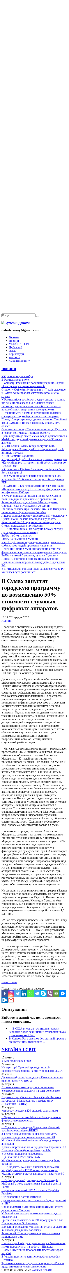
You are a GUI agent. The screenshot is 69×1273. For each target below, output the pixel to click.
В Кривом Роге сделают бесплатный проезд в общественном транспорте (37, 1040)
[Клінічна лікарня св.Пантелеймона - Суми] (34, 28)
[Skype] (43, 993)
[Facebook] (4, 993)
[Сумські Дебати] (15, 323)
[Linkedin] (24, 993)
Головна (14, 337)
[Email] (56, 993)
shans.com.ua (9, 982)
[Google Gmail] (11, 1000)
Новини (14, 340)
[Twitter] (17, 993)
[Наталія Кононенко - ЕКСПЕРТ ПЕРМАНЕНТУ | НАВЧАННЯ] (34, 113)
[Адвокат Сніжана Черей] (34, 56)
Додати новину (19, 360)
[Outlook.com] (4, 1000)
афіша (12, 350)
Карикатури (16, 354)
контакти (14, 357)
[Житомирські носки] (34, 84)
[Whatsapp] (30, 993)
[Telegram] (37, 993)
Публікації (15, 347)
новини (8, 368)
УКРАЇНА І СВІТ (20, 344)
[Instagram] (11, 993)
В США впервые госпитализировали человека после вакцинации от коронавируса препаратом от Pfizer (37, 1032)
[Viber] (50, 993)
